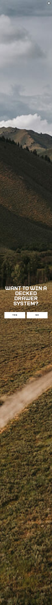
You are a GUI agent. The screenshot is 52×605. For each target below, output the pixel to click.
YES (14, 315)
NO (37, 315)
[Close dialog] (49, 3)
